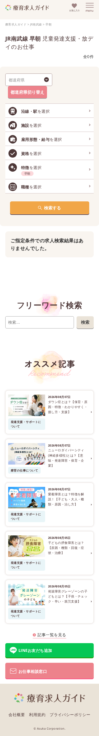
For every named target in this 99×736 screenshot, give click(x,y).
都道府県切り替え (27, 92)
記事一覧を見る (51, 634)
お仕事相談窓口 (32, 671)
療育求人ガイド (15, 24)
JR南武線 (36, 24)
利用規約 (37, 714)
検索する (52, 208)
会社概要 (16, 714)
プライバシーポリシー (70, 714)
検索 (85, 322)
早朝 (48, 24)
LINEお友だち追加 (35, 650)
